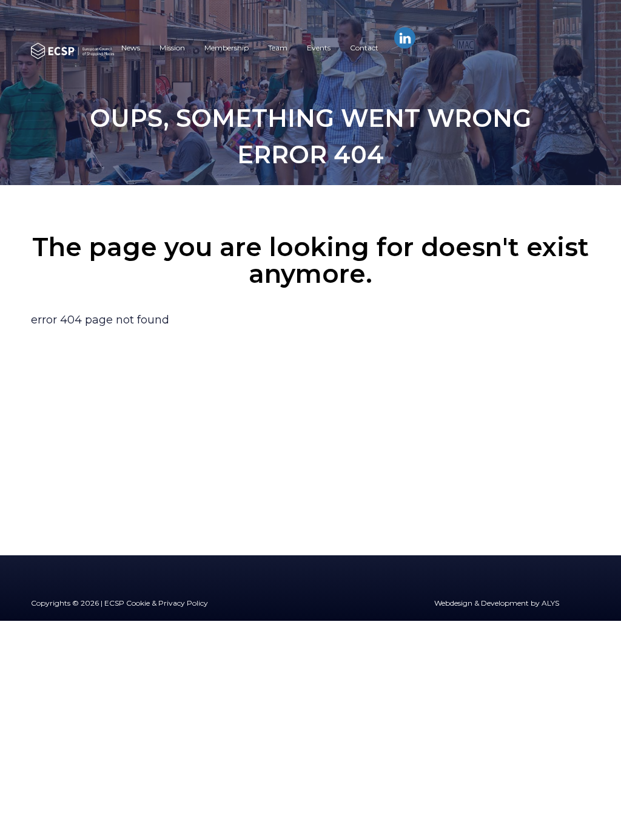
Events (319, 47)
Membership (226, 47)
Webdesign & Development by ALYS (496, 602)
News (130, 47)
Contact (364, 47)
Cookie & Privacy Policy (167, 602)
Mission (172, 47)
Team (277, 47)
